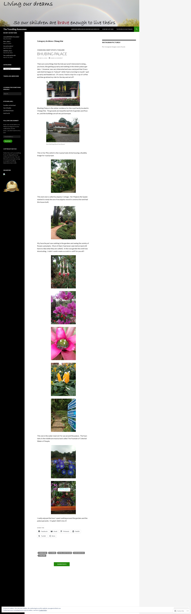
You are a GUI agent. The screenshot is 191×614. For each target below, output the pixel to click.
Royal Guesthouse (64, 553)
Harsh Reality (7, 108)
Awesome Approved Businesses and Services (85, 29)
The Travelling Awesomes (15, 29)
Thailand (60, 50)
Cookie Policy (43, 610)
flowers (52, 553)
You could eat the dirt (9, 55)
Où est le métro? (8, 46)
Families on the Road (9, 105)
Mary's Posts (51, 50)
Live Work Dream (8, 110)
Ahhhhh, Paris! (7, 51)
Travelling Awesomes (11, 76)
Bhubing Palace (52, 54)
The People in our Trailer (124, 29)
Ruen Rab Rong (79, 553)
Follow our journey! (11, 120)
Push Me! (8, 141)
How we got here (108, 29)
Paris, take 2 (6, 41)
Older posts (61, 564)
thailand (42, 555)
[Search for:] (12, 94)
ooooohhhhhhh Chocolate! (11, 37)
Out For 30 (6, 113)
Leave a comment (57, 58)
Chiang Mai (41, 50)
